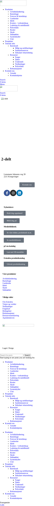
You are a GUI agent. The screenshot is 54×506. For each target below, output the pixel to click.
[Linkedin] (19, 193)
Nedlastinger (20, 64)
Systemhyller (15, 37)
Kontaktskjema (16, 75)
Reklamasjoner (16, 69)
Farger (17, 57)
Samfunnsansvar (21, 50)
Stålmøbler (14, 34)
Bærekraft (14, 46)
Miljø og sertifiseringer (24, 48)
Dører (17, 59)
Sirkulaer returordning (24, 53)
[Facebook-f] (7, 193)
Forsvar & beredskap (18, 16)
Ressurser (14, 55)
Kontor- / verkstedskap (19, 23)
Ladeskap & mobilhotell (19, 25)
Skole (12, 32)
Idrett (12, 21)
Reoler (12, 30)
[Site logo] (13, 5)
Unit (12, 39)
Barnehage (14, 14)
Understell (19, 62)
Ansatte (13, 73)
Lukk (2, 505)
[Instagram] (13, 193)
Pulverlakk (14, 28)
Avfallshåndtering (17, 12)
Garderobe (14, 18)
